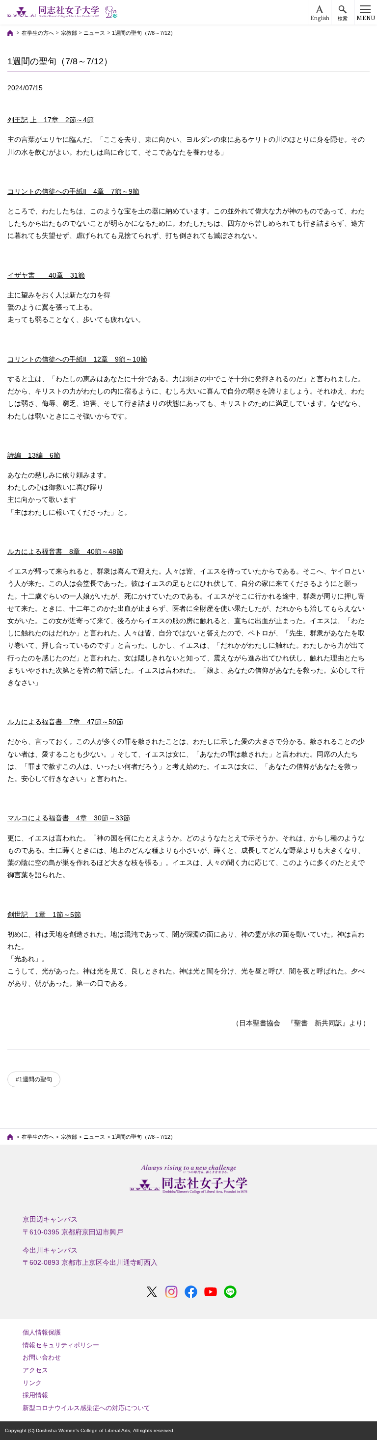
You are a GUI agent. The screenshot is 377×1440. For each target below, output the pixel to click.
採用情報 (35, 1395)
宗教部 (69, 33)
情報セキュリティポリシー (61, 1345)
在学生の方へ (38, 33)
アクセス (35, 1370)
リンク (32, 1383)
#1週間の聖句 (34, 1079)
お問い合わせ (42, 1357)
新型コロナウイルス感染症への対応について (86, 1408)
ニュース (94, 33)
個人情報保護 (42, 1332)
